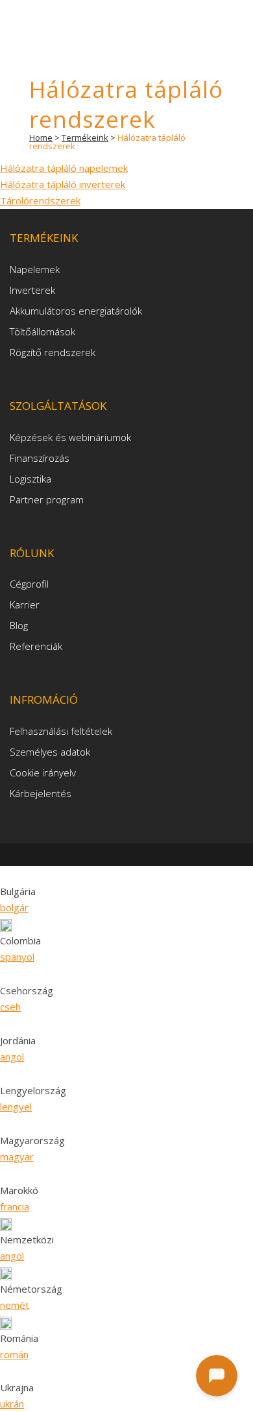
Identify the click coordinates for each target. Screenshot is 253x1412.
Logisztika (30, 478)
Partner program (47, 499)
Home (41, 137)
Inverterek (32, 289)
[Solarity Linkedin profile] (129, 854)
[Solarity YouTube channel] (148, 854)
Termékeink (85, 137)
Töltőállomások (42, 331)
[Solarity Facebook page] (108, 854)
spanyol (17, 956)
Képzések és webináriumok (70, 437)
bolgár (14, 907)
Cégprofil (29, 583)
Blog (19, 625)
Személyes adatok (50, 751)
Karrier (25, 604)
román (14, 1354)
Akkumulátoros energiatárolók (76, 310)
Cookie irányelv (43, 772)
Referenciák (36, 646)
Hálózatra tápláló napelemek (64, 168)
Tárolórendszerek (40, 200)
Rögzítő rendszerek (52, 352)
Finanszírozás (39, 457)
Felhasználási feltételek (61, 730)
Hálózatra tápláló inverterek (62, 184)
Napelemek (35, 269)
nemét (14, 1304)
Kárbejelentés (40, 793)
